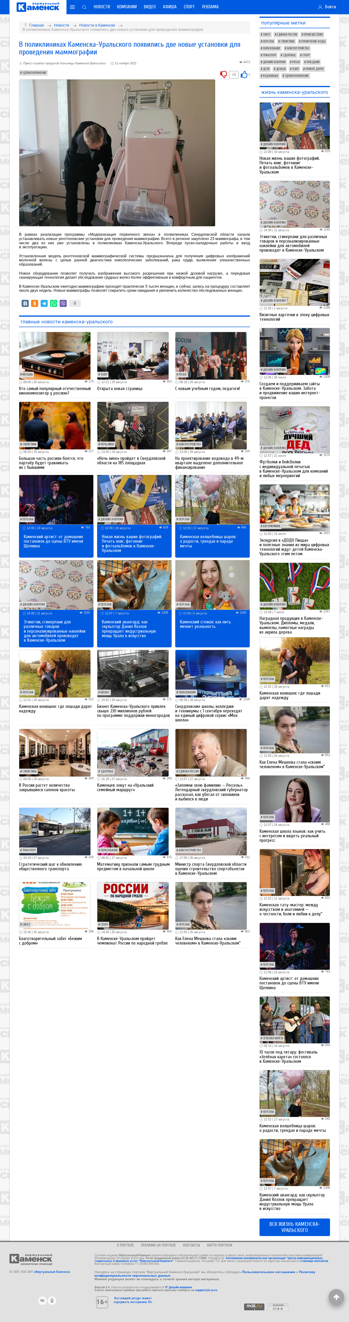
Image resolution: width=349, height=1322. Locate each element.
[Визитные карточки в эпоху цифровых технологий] (294, 282)
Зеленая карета (273, 1038)
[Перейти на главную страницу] (37, 7)
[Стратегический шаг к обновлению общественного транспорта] (55, 831)
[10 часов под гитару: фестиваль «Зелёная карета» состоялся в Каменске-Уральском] (294, 1020)
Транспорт (29, 850)
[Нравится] (244, 74)
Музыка (28, 374)
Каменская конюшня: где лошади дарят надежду (55, 709)
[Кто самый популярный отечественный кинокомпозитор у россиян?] (55, 355)
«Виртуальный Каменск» (52, 1272)
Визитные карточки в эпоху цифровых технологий (294, 317)
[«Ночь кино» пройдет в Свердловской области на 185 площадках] (133, 425)
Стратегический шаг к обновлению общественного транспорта (50, 866)
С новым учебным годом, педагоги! (207, 388)
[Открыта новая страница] (133, 355)
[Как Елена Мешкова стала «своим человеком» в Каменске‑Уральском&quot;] (211, 906)
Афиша (170, 6)
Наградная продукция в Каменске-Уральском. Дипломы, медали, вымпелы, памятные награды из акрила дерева (291, 625)
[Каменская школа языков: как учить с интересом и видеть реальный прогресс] (294, 799)
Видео (150, 6)
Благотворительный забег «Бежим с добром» (50, 941)
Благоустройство (190, 444)
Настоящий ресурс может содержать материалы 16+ (132, 1300)
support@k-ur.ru (206, 1290)
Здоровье (107, 771)
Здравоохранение (35, 73)
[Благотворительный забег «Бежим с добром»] (55, 906)
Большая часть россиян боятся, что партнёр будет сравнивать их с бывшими (51, 463)
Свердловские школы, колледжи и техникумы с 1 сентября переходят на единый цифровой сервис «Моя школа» (208, 713)
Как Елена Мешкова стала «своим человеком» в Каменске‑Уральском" (208, 941)
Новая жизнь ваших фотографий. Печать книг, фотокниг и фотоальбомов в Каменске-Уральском (132, 543)
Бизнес (105, 692)
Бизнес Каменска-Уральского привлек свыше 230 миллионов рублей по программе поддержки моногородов (133, 711)
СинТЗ (26, 924)
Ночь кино (107, 444)
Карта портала (219, 1245)
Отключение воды (313, 41)
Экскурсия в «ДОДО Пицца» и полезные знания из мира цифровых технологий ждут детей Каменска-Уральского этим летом (294, 547)
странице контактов (314, 1261)
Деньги (281, 69)
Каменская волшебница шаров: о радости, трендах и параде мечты (208, 541)
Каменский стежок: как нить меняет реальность (205, 624)
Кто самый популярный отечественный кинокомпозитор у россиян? (55, 391)
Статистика (30, 444)
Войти (329, 6)
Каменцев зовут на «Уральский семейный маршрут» (125, 787)
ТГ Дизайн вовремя (178, 1287)
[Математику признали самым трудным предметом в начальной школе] (133, 831)
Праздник (313, 62)
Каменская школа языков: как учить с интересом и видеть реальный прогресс (292, 836)
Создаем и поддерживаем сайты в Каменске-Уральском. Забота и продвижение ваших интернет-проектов (289, 390)
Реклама (210, 6)
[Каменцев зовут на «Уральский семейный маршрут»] (133, 752)
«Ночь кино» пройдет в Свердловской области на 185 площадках (131, 461)
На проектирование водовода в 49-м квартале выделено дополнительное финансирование (209, 463)
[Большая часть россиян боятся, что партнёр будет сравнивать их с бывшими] (55, 425)
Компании (127, 6)
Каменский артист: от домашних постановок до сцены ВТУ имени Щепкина (53, 541)
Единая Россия (189, 771)
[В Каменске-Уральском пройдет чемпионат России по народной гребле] (133, 906)
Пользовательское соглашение (268, 1272)
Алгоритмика (271, 526)
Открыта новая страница (119, 388)
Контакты (191, 1245)
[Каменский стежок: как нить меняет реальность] (212, 585)
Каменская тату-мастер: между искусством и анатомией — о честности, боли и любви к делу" (290, 909)
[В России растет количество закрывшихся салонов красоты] (55, 752)
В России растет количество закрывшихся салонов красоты (47, 787)
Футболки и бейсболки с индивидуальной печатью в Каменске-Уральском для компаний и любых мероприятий (293, 468)
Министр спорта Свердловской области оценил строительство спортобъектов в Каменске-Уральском (210, 869)
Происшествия (313, 34)
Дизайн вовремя (112, 519)
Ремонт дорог (315, 69)
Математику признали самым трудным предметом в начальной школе (133, 866)
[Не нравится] (223, 74)
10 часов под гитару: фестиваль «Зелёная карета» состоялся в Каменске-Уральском (288, 1056)
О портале (125, 1245)
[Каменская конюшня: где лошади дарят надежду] (55, 673)
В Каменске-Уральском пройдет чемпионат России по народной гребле (132, 941)
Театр (104, 374)
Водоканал (270, 76)
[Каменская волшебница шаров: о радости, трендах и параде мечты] (212, 499)
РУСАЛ (182, 374)
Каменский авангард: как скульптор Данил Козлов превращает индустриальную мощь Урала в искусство (129, 628)
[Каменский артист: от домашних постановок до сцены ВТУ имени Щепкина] (56, 499)
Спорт (189, 6)
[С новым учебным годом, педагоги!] (211, 355)
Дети (266, 69)
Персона (28, 519)
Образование (187, 692)
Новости (102, 6)
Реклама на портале (158, 1245)
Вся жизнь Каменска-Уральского (294, 1227)
